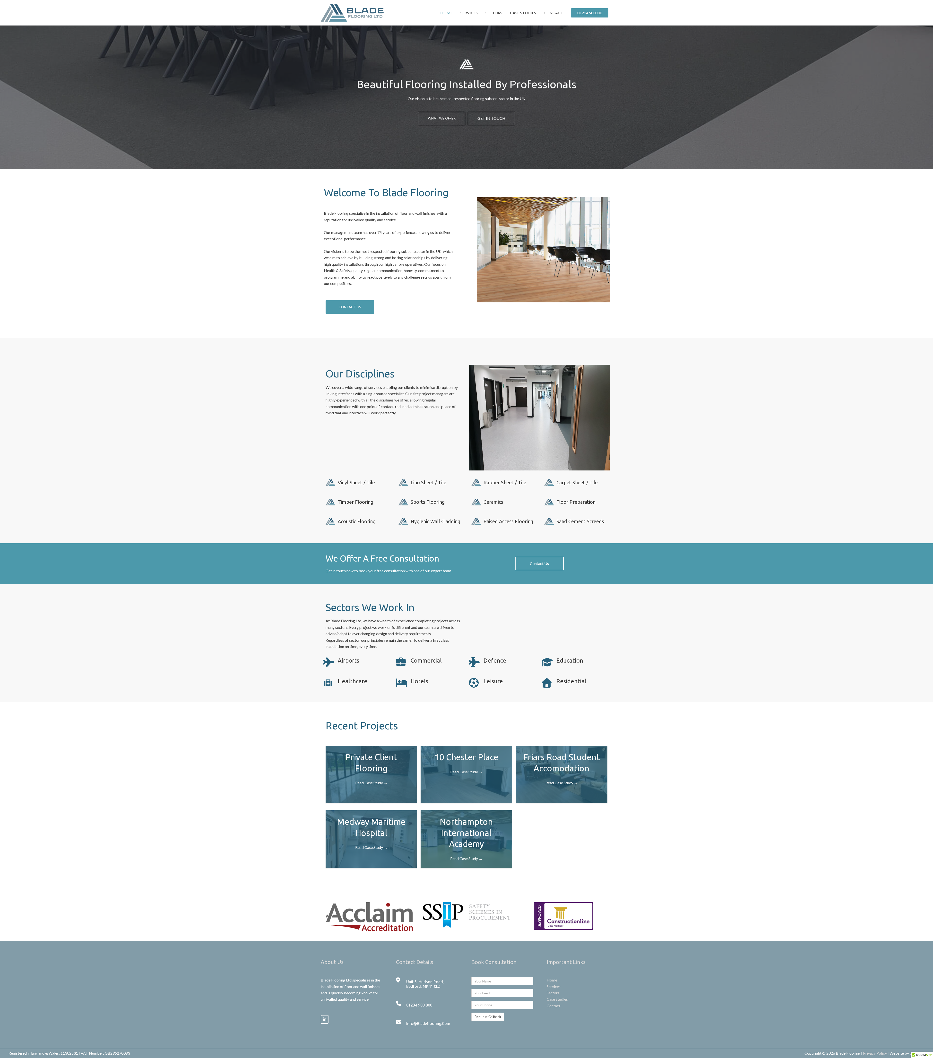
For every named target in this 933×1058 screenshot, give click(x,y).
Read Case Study (371, 782)
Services (469, 12)
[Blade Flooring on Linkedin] (324, 1019)
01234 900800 (589, 12)
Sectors (493, 12)
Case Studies (523, 12)
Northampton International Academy (466, 833)
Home (446, 12)
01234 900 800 (419, 1005)
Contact (553, 12)
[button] (350, 307)
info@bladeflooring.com (428, 1023)
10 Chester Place (466, 757)
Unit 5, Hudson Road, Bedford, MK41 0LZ (425, 984)
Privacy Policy (875, 1053)
